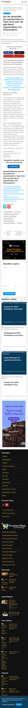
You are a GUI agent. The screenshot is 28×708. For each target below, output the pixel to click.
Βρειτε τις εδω (14, 166)
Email (15, 286)
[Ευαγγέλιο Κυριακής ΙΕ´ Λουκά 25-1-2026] (5, 613)
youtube (9, 206)
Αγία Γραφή (5, 472)
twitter (5, 206)
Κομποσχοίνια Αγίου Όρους (10, 538)
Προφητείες (5, 479)
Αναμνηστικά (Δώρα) (8, 561)
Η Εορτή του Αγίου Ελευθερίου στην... (11, 383)
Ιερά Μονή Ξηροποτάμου (10, 216)
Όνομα (5, 286)
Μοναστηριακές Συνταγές (9, 489)
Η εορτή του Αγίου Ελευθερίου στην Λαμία (13, 308)
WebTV (4, 469)
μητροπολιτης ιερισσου (9, 223)
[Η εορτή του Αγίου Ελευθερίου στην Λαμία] (14, 302)
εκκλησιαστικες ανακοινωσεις (11, 214)
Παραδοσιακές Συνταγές (9, 492)
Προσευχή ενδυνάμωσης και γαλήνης (13, 575)
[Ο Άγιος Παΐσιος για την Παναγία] (5, 660)
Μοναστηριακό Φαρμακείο (9, 551)
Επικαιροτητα (10, 7)
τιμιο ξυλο (19, 223)
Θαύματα (4, 456)
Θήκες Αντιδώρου (7, 548)
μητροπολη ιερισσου (9, 221)
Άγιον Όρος (17, 212)
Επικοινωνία (5, 516)
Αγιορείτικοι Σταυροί (7, 542)
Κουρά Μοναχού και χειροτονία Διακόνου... (13, 359)
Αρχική (4, 7)
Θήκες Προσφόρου (7, 545)
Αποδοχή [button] (19, 704)
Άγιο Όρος (5, 476)
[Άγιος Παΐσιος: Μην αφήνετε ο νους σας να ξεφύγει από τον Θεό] (5, 643)
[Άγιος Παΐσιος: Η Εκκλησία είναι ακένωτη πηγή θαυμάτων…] (5, 629)
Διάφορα (4, 462)
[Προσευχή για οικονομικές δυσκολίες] (5, 581)
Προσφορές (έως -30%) (8, 565)
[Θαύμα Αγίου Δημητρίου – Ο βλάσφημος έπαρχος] (5, 692)
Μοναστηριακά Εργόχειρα (9, 532)
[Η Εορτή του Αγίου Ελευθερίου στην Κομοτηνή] (14, 377)
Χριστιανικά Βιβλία (7, 555)
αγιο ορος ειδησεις (8, 212)
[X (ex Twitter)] (3, 504)
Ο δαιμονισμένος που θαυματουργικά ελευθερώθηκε (14, 678)
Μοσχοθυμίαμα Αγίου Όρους (10, 535)
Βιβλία (4, 495)
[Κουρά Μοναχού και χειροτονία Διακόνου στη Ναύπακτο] (14, 353)
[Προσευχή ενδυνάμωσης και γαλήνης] (5, 574)
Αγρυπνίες (5, 485)
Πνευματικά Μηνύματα (8, 466)
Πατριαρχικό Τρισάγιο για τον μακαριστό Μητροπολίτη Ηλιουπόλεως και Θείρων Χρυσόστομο (13, 199)
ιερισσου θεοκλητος (8, 218)
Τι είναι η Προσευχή (7, 510)
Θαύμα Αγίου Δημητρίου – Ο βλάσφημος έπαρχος (14, 690)
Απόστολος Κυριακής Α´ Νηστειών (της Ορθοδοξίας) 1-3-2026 (13, 603)
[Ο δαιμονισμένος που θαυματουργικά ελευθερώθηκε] (5, 681)
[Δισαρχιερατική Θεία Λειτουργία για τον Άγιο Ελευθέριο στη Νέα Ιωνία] (14, 328)
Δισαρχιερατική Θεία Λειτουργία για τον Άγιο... (14, 334)
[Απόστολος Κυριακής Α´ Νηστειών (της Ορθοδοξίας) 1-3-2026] (5, 601)
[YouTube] (6, 504)
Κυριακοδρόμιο (6, 459)
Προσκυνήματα (6, 482)
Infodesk (7, 33)
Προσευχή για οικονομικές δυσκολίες (12, 581)
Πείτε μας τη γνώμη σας (8, 513)
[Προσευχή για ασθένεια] (5, 588)
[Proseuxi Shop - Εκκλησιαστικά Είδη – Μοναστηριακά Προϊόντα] (14, 525)
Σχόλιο (4, 267)
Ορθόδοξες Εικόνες (7, 558)
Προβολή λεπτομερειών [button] (8, 704)
